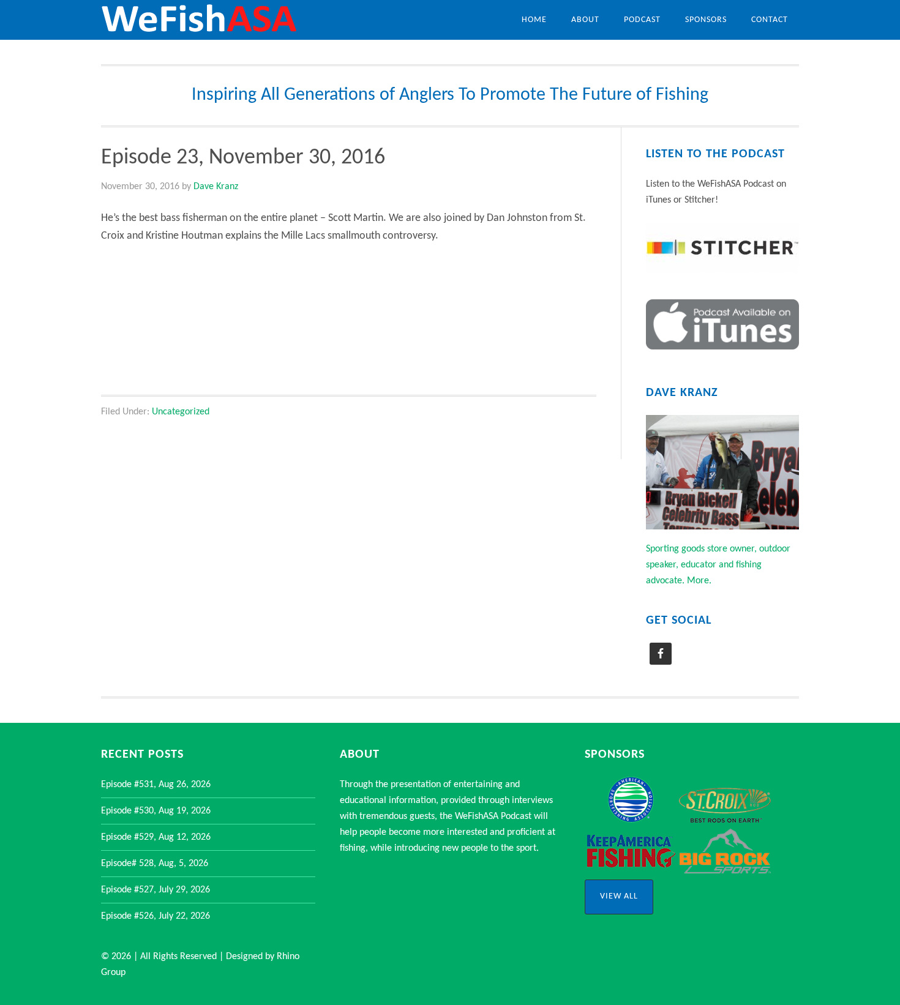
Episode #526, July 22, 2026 (155, 916)
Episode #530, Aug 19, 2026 (156, 811)
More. (699, 581)
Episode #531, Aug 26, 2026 (156, 785)
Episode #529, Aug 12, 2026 (156, 837)
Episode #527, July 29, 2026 (155, 890)
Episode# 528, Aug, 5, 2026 (154, 864)
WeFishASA (199, 20)
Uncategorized (180, 412)
